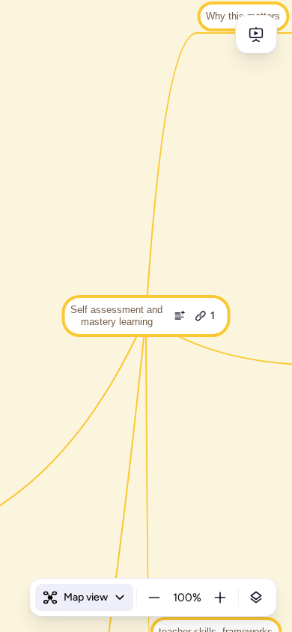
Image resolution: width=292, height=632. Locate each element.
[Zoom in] (220, 597)
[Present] (256, 34)
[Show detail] (256, 597)
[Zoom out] (154, 597)
